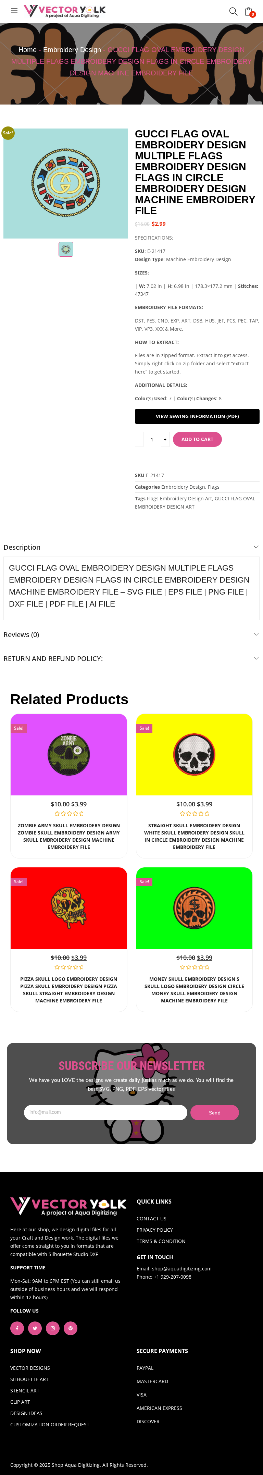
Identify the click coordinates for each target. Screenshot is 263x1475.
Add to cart (197, 439)
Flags (214, 487)
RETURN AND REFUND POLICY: (53, 658)
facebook (17, 1328)
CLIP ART (20, 1402)
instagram (53, 1328)
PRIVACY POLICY (155, 1230)
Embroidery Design (72, 49)
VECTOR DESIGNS (30, 1368)
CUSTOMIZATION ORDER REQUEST (49, 1424)
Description (21, 547)
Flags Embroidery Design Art (179, 498)
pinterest (70, 1328)
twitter (35, 1328)
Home (27, 49)
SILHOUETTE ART (29, 1379)
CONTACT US (151, 1218)
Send (215, 1113)
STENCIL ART (24, 1390)
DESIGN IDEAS (26, 1413)
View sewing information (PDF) (197, 416)
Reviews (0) (21, 634)
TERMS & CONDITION (161, 1241)
